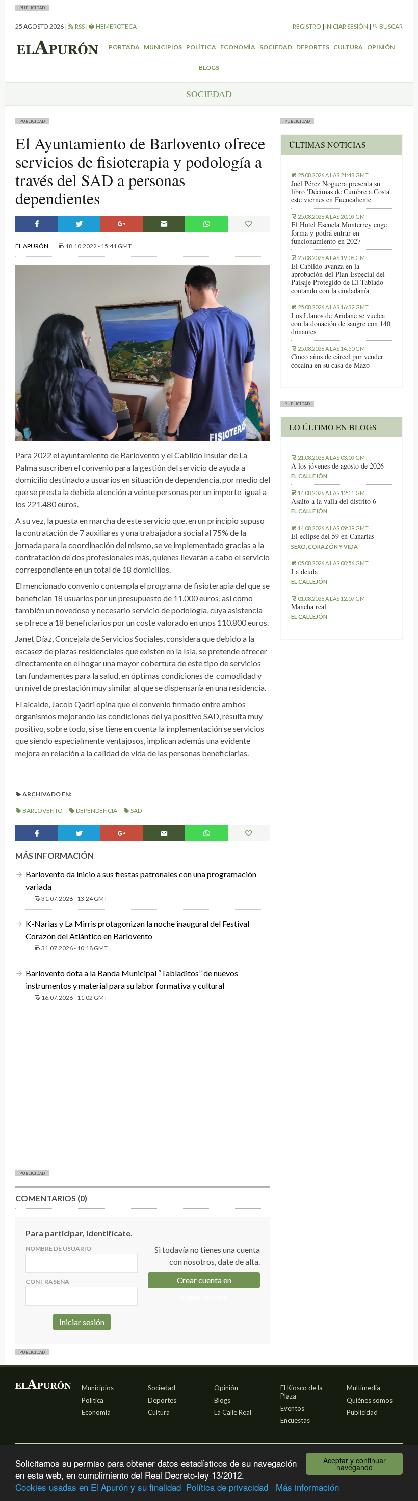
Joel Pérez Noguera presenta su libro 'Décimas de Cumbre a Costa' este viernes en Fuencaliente (341, 191)
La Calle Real (232, 1412)
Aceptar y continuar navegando (354, 1463)
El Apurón (32, 246)
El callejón (309, 476)
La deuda (304, 571)
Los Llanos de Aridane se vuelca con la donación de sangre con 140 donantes (340, 324)
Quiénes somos (370, 1400)
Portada (124, 47)
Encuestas (295, 1420)
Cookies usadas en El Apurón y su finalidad (98, 1487)
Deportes (312, 47)
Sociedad (275, 47)
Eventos (292, 1408)
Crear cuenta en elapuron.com (204, 1281)
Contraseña (47, 1281)
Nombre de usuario (58, 1248)
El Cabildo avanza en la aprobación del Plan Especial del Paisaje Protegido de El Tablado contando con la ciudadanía (338, 278)
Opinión (381, 47)
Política (201, 47)
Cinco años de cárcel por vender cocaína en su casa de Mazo (337, 361)
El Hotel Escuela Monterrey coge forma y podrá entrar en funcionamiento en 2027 (339, 233)
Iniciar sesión (346, 26)
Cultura (348, 47)
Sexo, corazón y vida (324, 546)
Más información (307, 1487)
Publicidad (362, 1412)
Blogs (209, 67)
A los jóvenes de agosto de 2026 (337, 466)
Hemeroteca (116, 26)
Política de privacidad (227, 1487)
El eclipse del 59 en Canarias (332, 536)
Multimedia (363, 1388)
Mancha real (308, 607)
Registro (307, 26)
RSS (79, 26)
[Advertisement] (142, 1088)
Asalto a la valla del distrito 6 (333, 501)
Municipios (163, 47)
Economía (237, 47)
